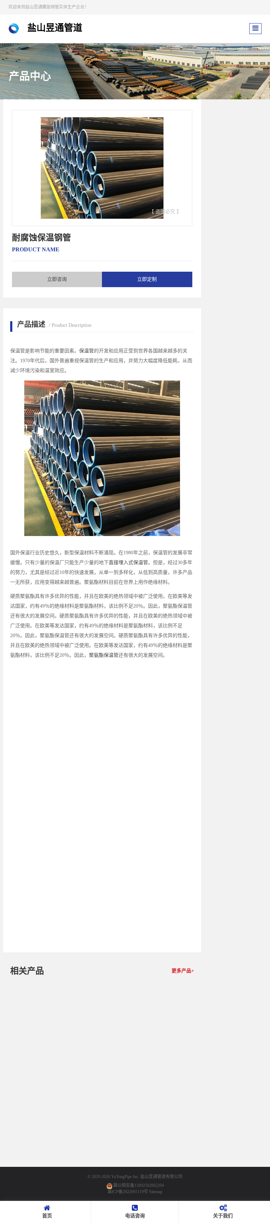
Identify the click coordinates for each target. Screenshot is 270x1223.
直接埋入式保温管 (128, 562)
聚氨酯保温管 (103, 655)
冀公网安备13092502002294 (138, 1185)
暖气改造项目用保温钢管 (102, 1077)
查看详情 (27, 1088)
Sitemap (155, 1191)
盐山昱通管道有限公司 (161, 1176)
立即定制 (147, 279)
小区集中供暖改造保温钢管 (39, 1165)
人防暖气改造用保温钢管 (165, 1077)
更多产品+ (183, 970)
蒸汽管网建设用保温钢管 (39, 1077)
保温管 (86, 350)
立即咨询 (57, 279)
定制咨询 (51, 1088)
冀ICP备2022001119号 (128, 1191)
